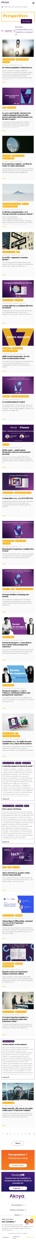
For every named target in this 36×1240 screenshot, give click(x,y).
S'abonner (16, 1188)
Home (2, 7)
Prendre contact (18, 1165)
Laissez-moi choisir (16, 1237)
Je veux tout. (30, 1237)
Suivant (33, 1133)
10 (29, 1134)
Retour (18, 1143)
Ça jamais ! (6, 1237)
